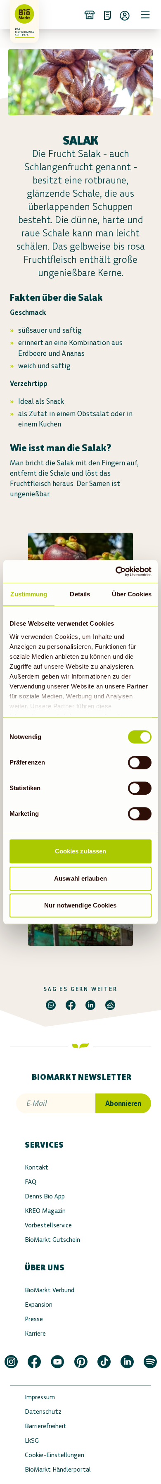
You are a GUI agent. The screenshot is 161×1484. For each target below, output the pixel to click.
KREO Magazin (45, 1211)
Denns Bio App (45, 1196)
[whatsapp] (51, 1005)
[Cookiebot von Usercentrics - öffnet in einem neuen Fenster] (116, 571)
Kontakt (36, 1167)
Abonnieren (123, 1103)
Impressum (40, 1397)
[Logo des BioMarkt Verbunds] (21, 14)
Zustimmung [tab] (28, 594)
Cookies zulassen (81, 851)
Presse (34, 1319)
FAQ (30, 1182)
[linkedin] (90, 1005)
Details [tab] (80, 594)
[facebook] (71, 1005)
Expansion (38, 1304)
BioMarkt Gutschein (52, 1239)
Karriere (35, 1333)
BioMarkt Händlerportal (58, 1469)
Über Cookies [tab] (132, 594)
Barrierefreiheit (45, 1426)
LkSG (32, 1440)
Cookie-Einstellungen (54, 1455)
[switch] (140, 762)
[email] (110, 1005)
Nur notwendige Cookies (80, 905)
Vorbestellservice (48, 1225)
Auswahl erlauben (80, 878)
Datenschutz (43, 1411)
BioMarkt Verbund (49, 1290)
